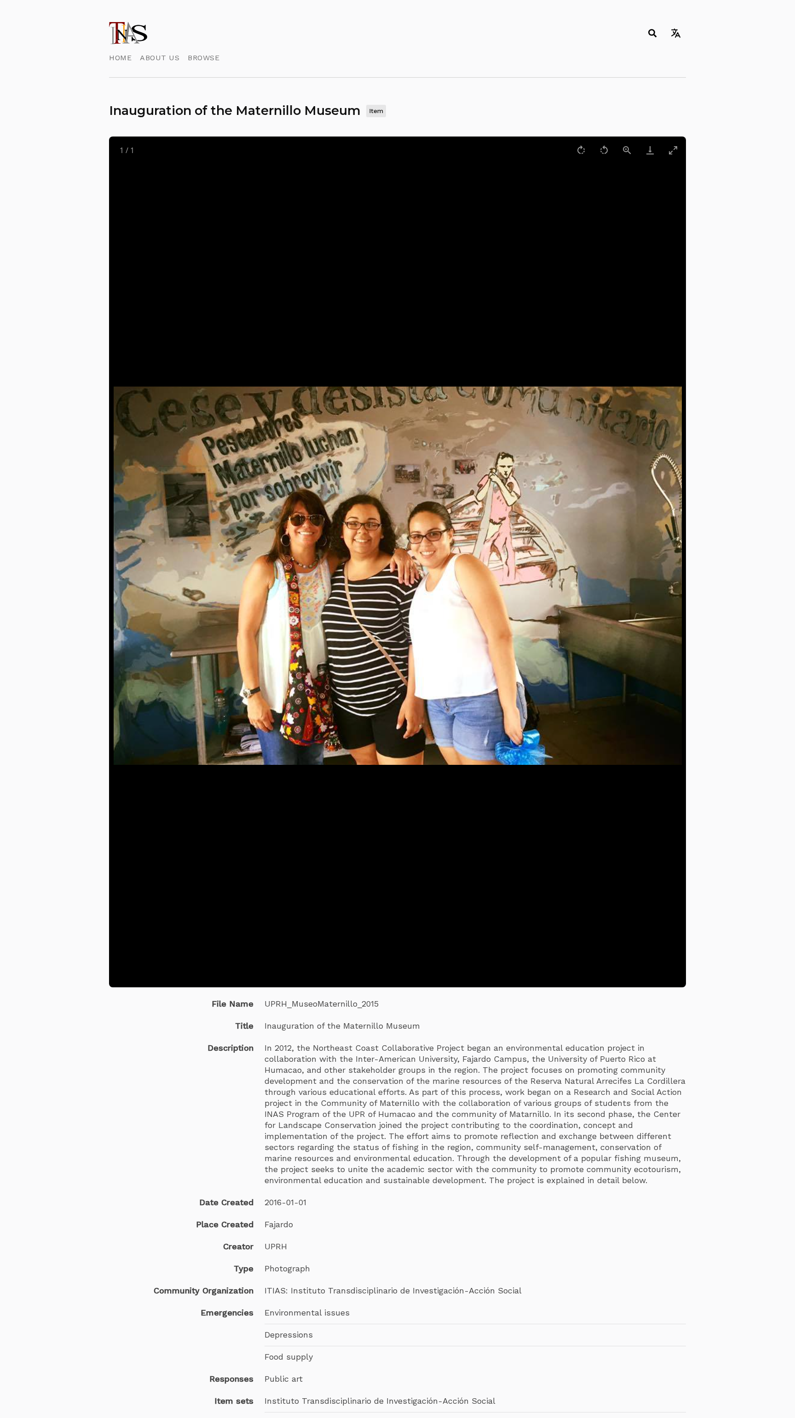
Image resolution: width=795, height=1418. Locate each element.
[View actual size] (627, 150)
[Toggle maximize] (673, 150)
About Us (159, 57)
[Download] (650, 150)
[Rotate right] (581, 150)
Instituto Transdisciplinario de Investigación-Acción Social (380, 1401)
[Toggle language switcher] (675, 33)
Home (120, 57)
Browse (203, 57)
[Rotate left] (604, 150)
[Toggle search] (652, 33)
